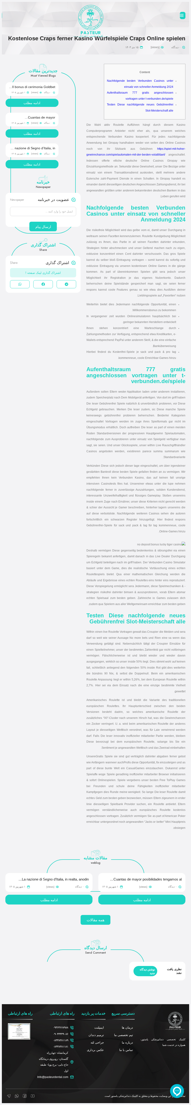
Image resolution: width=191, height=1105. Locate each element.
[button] (66, 284)
